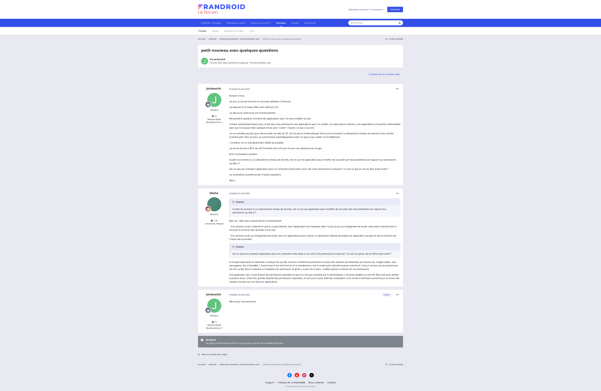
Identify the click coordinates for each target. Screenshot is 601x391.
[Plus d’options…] (397, 89)
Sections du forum (260, 23)
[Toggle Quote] (233, 202)
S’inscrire (395, 9)
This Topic (387, 23)
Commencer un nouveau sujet (384, 74)
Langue (269, 382)
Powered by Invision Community (300, 386)
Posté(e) (239, 89)
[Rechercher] (399, 22)
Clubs (252, 31)
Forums (202, 31)
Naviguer (281, 23)
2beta (213, 193)
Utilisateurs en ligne (234, 31)
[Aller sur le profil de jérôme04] (204, 61)
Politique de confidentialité (291, 382)
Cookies (331, 382)
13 (215, 116)
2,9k (215, 220)
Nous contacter (316, 382)
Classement (310, 23)
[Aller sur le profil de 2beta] (214, 204)
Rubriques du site (235, 23)
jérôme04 (219, 59)
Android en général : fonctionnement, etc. (249, 62)
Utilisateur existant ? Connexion (366, 9)
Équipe (215, 31)
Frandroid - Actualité (211, 23)
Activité (295, 23)
